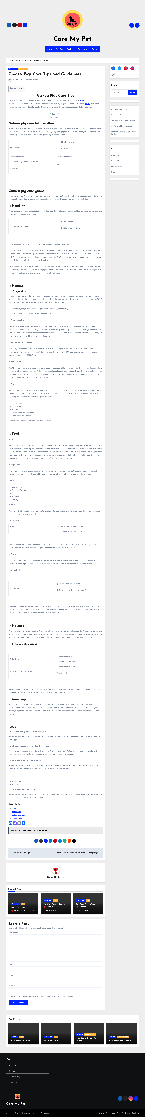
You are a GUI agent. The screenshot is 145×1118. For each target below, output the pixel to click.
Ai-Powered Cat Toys (119, 109)
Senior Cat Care (18, 908)
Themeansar (46, 1113)
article (82, 100)
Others (86, 49)
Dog (113, 1113)
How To (77, 49)
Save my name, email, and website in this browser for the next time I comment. (42, 996)
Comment (13, 933)
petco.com (16, 812)
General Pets (90, 1034)
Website (12, 986)
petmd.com (17, 808)
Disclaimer (115, 172)
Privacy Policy (117, 167)
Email (11, 975)
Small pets (23, 69)
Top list (95, 49)
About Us (115, 155)
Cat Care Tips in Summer (54, 904)
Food (69, 49)
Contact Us (115, 161)
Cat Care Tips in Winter (86, 904)
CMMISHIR (18, 80)
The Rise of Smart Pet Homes (123, 120)
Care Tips (60, 49)
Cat (22, 904)
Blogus (35, 1113)
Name (12, 965)
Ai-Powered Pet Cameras (121, 126)
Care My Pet (72, 39)
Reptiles (135, 1113)
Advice (49, 49)
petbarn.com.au (18, 815)
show (21, 88)
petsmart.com (18, 818)
